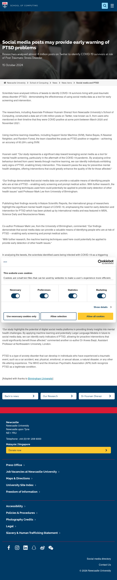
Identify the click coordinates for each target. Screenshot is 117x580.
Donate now (15, 450)
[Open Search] (105, 6)
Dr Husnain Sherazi (91, 396)
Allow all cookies (96, 316)
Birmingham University (40, 378)
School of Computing (39, 82)
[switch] (44, 295)
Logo (5, 5)
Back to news (12, 396)
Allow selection (58, 316)
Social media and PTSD (87, 82)
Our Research (50, 396)
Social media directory (99, 558)
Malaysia (11, 444)
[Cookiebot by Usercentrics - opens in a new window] (100, 262)
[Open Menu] (112, 6)
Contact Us (105, 564)
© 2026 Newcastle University (95, 570)
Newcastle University (16, 82)
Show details (101, 307)
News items (67, 82)
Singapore (24, 444)
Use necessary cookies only (21, 316)
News (55, 82)
